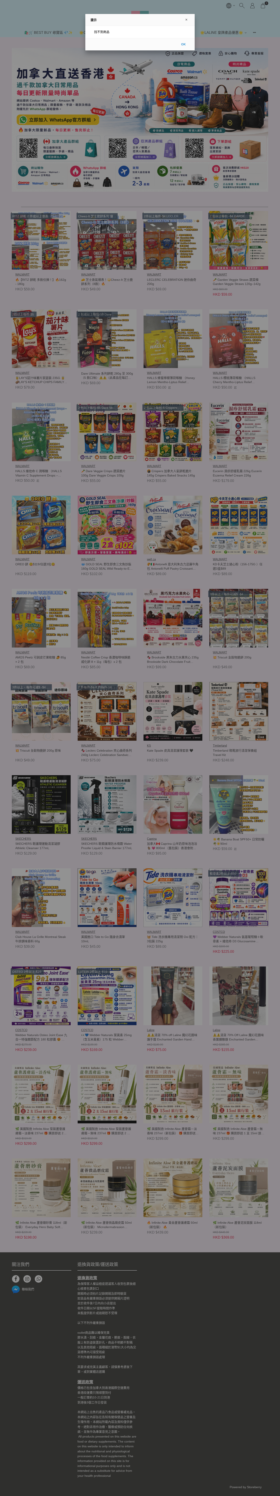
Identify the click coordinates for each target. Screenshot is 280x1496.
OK (183, 44)
